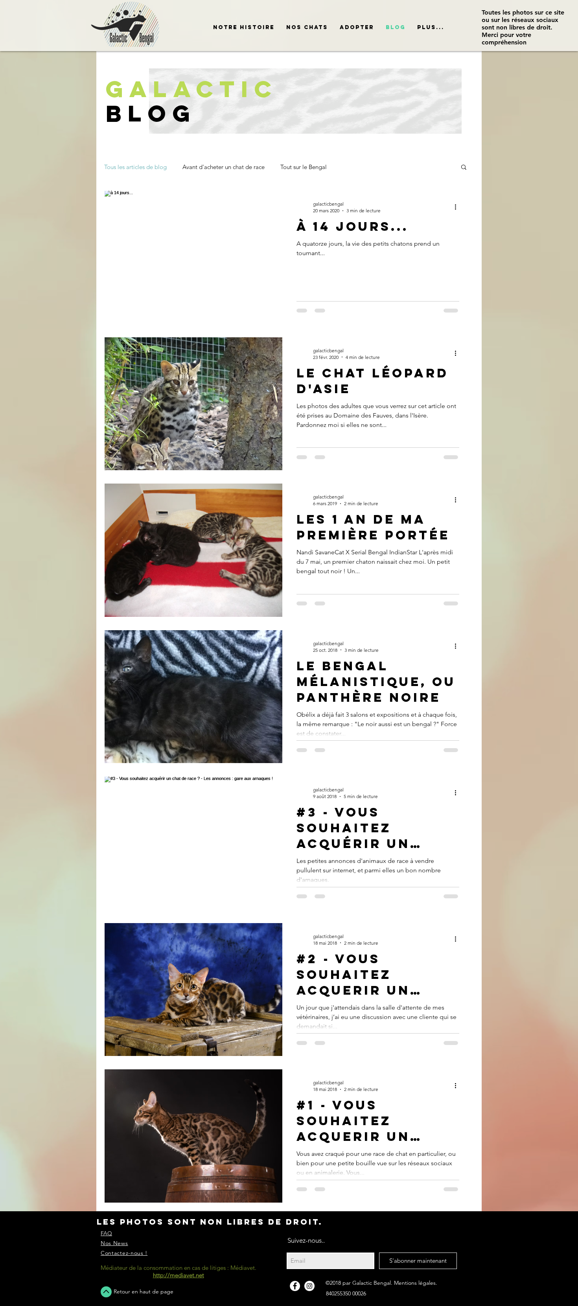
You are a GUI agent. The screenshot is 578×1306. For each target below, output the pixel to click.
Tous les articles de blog (135, 167)
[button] (307, 27)
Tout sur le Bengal (303, 167)
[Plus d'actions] (458, 207)
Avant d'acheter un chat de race (223, 167)
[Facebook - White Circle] (295, 1286)
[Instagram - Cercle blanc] (309, 1286)
